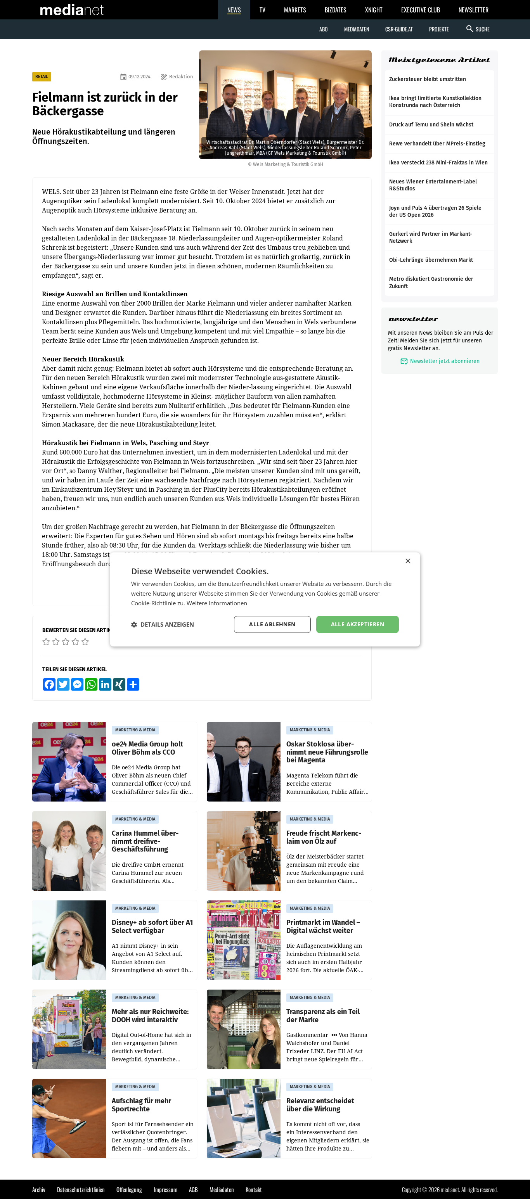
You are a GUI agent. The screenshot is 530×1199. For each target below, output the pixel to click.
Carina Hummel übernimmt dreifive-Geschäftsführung (145, 841)
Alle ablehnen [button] (272, 624)
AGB (193, 1189)
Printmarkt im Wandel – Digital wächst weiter (323, 927)
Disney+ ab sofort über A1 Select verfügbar (152, 927)
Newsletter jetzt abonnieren (440, 361)
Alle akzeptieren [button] (357, 624)
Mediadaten (356, 29)
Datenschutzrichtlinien (81, 1189)
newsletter (413, 319)
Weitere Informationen (217, 603)
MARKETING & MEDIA (135, 730)
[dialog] (265, 599)
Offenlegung (129, 1189)
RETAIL (41, 76)
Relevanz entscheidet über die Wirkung (320, 1105)
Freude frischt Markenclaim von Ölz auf (323, 837)
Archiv (38, 1189)
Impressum (165, 1189)
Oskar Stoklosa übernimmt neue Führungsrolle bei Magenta (327, 752)
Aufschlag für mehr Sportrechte (141, 1105)
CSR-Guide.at (399, 29)
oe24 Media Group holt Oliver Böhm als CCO (147, 748)
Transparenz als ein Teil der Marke (323, 1016)
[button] (162, 624)
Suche (477, 28)
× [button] (407, 561)
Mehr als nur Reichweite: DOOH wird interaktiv (150, 1016)
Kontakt (254, 1189)
